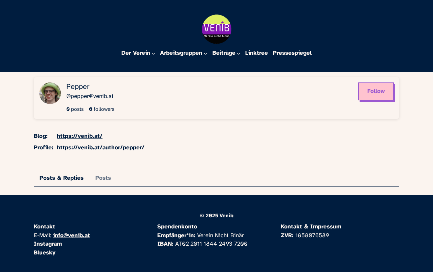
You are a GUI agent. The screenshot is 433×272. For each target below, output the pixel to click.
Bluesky (44, 253)
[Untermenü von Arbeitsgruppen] (205, 53)
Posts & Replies (62, 178)
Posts (103, 178)
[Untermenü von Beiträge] (238, 53)
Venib (226, 216)
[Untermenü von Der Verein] (153, 53)
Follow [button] (376, 91)
